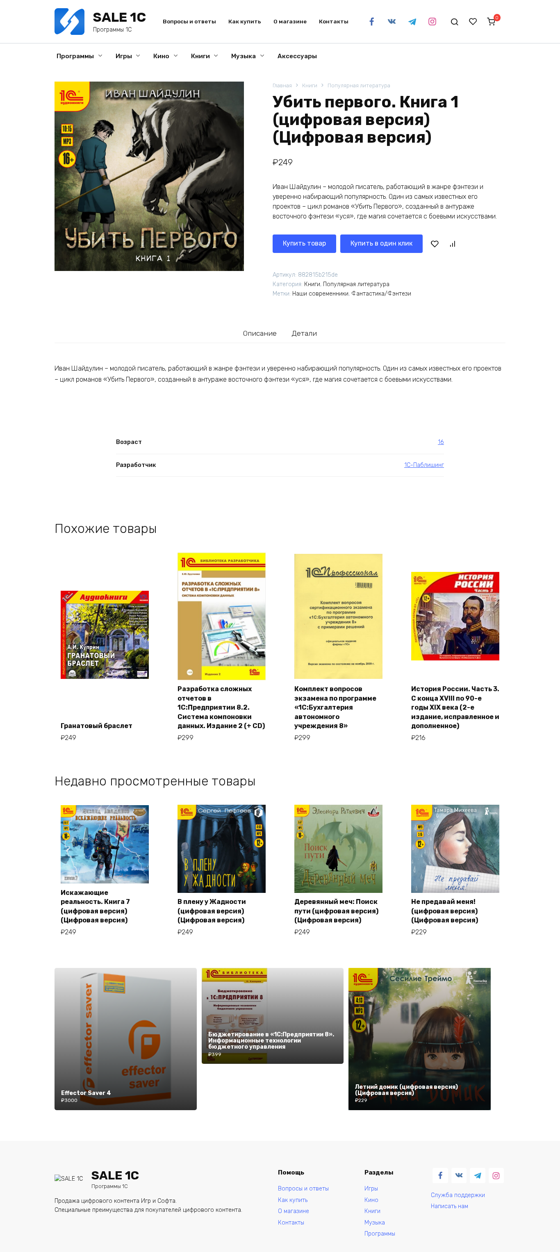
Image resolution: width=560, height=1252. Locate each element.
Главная (282, 85)
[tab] (260, 333)
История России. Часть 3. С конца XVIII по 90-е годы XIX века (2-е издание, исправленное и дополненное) (455, 707)
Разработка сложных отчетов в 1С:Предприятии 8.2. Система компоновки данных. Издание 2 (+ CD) (221, 707)
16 (441, 442)
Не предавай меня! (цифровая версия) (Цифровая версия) (444, 911)
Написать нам (449, 1206)
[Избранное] (473, 22)
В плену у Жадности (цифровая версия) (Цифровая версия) (212, 911)
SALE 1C (119, 17)
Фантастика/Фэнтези (381, 293)
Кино (161, 56)
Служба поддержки (458, 1195)
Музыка (243, 56)
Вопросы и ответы (189, 21)
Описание (260, 333)
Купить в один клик (381, 243)
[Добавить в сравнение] (452, 243)
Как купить (244, 21)
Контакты (333, 21)
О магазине (290, 21)
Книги (200, 56)
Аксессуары (297, 56)
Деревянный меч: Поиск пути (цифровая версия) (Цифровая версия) (336, 911)
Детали (304, 333)
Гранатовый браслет (96, 726)
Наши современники (320, 293)
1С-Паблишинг (424, 465)
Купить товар (304, 243)
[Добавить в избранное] (434, 243)
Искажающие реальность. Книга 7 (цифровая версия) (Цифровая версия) (95, 906)
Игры (124, 56)
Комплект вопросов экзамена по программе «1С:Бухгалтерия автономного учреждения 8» (335, 707)
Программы (75, 56)
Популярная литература (359, 85)
